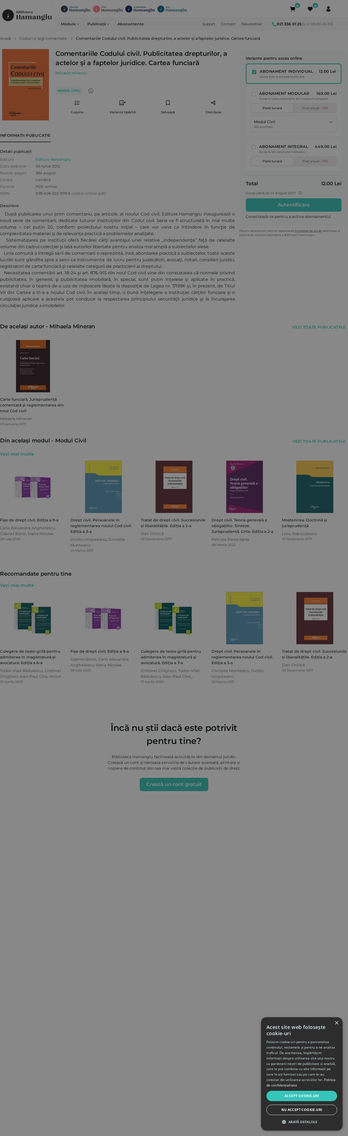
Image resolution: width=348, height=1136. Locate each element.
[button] (301, 1122)
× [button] (336, 1023)
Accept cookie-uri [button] (301, 1096)
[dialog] (302, 1074)
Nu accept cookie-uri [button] (301, 1109)
